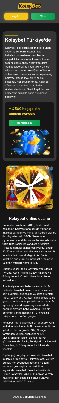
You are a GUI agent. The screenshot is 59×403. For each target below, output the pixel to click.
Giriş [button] (43, 16)
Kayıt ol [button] (16, 16)
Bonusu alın (24, 122)
